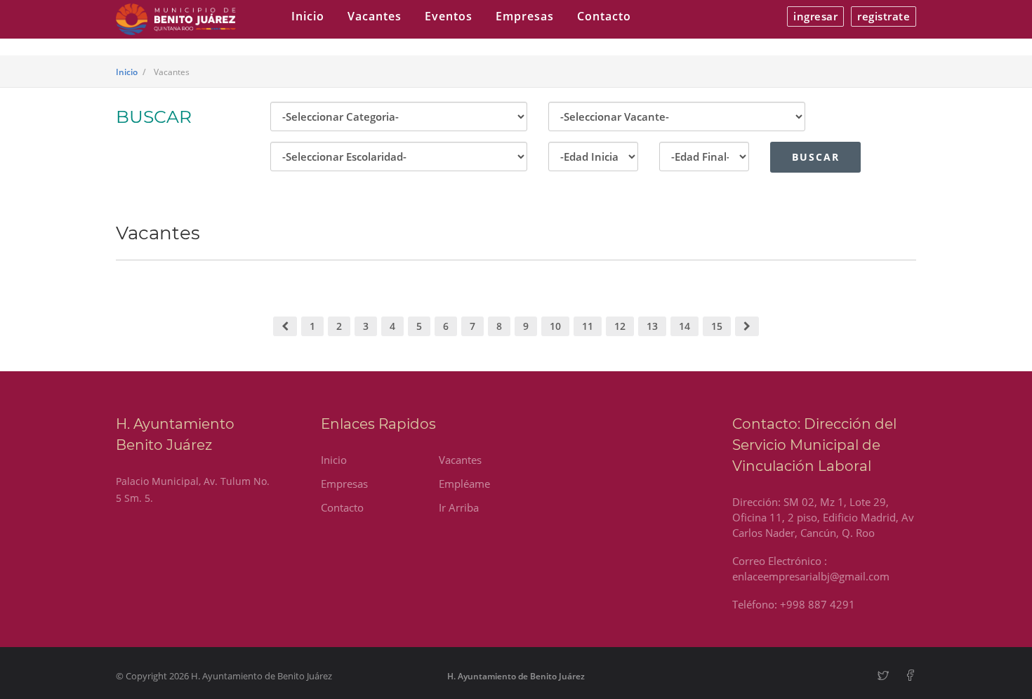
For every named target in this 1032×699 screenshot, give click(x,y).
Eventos (448, 16)
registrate (883, 16)
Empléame (464, 484)
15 (716, 326)
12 (620, 326)
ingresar (815, 16)
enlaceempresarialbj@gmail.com (810, 576)
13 (652, 326)
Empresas (525, 16)
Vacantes (375, 16)
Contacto (604, 16)
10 (555, 326)
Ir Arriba (459, 507)
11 (587, 326)
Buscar (816, 157)
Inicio (307, 16)
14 (684, 326)
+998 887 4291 (817, 604)
